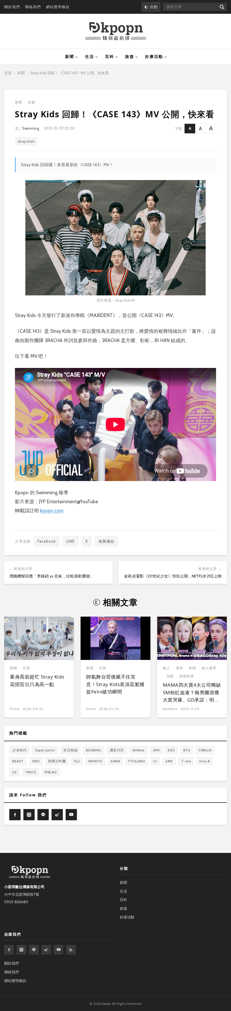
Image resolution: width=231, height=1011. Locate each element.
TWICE (30, 772)
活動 (170, 676)
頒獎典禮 (186, 676)
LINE (70, 541)
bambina (170, 709)
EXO (171, 750)
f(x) (77, 761)
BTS (186, 750)
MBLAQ (51, 772)
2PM (156, 750)
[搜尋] (221, 7)
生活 (89, 56)
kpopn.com (51, 510)
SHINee (138, 750)
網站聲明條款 (58, 7)
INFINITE (95, 761)
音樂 (31, 102)
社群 (26, 668)
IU (155, 761)
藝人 (166, 668)
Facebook (46, 541)
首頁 (8, 73)
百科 (109, 56)
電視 (179, 668)
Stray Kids (26, 141)
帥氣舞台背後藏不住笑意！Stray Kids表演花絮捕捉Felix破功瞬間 (115, 684)
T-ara (186, 761)
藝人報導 (209, 668)
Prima (14, 709)
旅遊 (129, 56)
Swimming (30, 128)
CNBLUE (205, 750)
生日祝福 (70, 750)
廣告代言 (117, 750)
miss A (204, 761)
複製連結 (106, 541)
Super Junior (45, 750)
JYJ (14, 772)
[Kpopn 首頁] (115, 31)
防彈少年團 (57, 761)
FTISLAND (136, 761)
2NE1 (36, 761)
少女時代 (19, 750)
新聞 (69, 56)
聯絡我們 (33, 7)
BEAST (18, 761)
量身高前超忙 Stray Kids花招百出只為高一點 (37, 680)
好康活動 (154, 56)
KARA (115, 761)
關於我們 (12, 7)
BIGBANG (93, 750)
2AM (169, 761)
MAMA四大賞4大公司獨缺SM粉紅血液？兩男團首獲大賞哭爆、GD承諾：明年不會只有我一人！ (192, 696)
